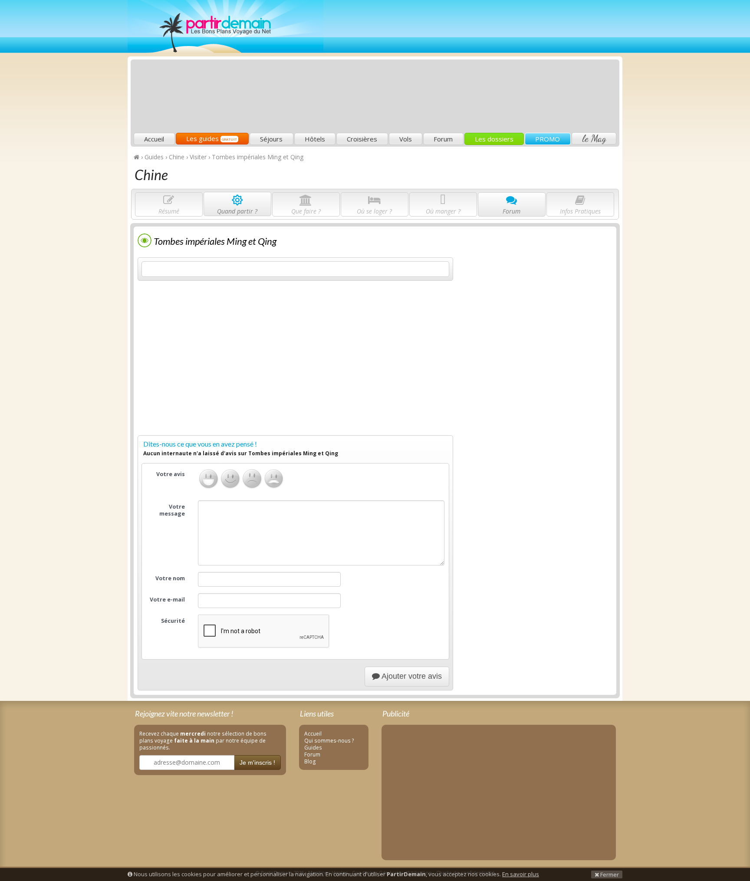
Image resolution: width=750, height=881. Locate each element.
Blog (310, 761)
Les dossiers (494, 139)
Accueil (154, 139)
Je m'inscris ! (257, 762)
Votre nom (170, 578)
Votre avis (170, 474)
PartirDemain (225, 26)
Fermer (609, 874)
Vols (405, 139)
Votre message (172, 510)
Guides (313, 747)
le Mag (594, 138)
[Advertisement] (459, 67)
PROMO (547, 139)
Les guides (211, 138)
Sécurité (173, 621)
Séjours (271, 139)
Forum (443, 139)
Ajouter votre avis (411, 676)
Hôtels (315, 139)
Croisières (362, 139)
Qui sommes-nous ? (329, 740)
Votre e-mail (167, 599)
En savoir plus (520, 874)
